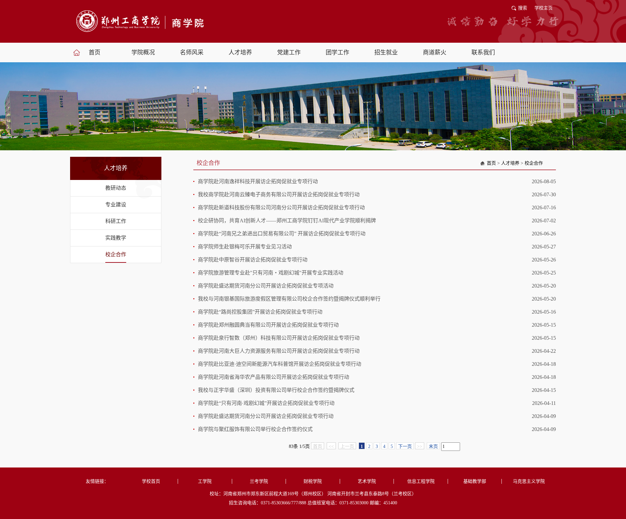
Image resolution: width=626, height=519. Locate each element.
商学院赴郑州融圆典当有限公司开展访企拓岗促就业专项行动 (268, 325)
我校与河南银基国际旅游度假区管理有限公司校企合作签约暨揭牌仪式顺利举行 (289, 299)
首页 (491, 163)
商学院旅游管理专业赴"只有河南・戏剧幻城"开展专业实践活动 (270, 272)
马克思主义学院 (529, 481)
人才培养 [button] (240, 52)
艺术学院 (367, 481)
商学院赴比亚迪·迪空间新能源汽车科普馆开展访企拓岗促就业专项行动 (279, 364)
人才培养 (510, 163)
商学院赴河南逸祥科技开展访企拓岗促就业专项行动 (258, 181)
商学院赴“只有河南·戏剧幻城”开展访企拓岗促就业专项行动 (266, 403)
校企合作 (115, 254)
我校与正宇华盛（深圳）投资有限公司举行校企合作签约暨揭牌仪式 (276, 390)
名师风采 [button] (191, 52)
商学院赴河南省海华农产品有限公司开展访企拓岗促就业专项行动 (273, 377)
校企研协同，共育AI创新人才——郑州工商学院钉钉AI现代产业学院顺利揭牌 (287, 220)
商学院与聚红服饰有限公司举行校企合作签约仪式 (255, 429)
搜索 (522, 8)
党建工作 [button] (289, 52)
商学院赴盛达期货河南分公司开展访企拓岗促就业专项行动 (266, 416)
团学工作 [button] (337, 52)
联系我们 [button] (483, 52)
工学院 (205, 481)
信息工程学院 (421, 481)
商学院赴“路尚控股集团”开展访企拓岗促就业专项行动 (260, 312)
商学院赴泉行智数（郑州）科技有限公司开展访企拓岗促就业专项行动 (279, 338)
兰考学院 (259, 481)
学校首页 (151, 481)
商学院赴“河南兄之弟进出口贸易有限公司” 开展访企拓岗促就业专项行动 (281, 233)
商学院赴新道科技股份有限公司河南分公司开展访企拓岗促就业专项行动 (281, 207)
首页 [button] (94, 52)
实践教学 (115, 238)
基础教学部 (474, 481)
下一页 (405, 446)
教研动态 (115, 188)
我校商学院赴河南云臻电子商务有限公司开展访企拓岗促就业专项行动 (279, 194)
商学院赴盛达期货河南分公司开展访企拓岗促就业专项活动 (266, 286)
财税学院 (313, 481)
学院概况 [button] (143, 52)
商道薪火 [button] (434, 52)
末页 (433, 446)
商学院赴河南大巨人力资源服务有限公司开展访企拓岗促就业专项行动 (279, 351)
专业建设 (115, 204)
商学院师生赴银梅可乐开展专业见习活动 (245, 246)
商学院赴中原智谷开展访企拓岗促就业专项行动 (252, 259)
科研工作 (115, 221)
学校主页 (543, 8)
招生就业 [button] (386, 52)
